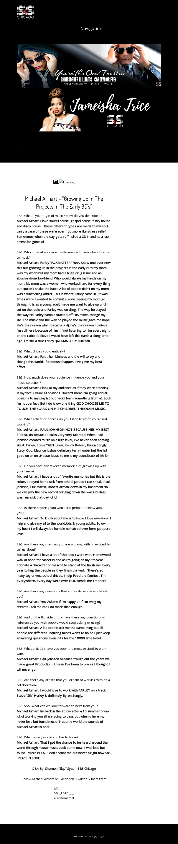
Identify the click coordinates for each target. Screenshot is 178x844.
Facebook (66, 779)
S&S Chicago (87, 768)
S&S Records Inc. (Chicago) (85, 836)
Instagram (98, 779)
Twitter (81, 779)
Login (101, 836)
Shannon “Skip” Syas (59, 768)
